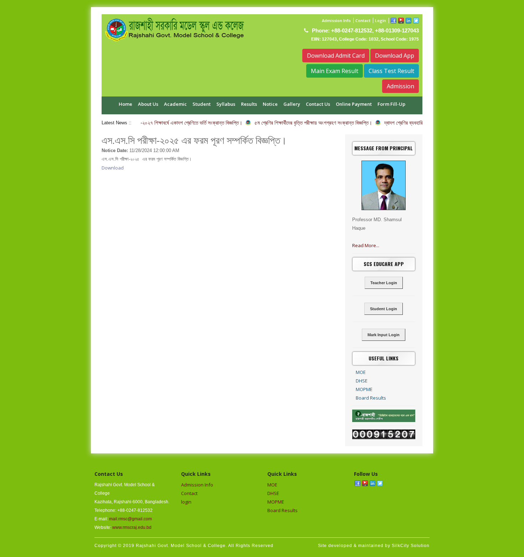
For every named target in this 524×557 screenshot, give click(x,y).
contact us (318, 104)
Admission (400, 86)
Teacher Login (383, 283)
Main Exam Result (334, 71)
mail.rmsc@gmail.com (130, 518)
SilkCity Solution (411, 545)
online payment (354, 104)
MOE (361, 372)
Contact (362, 20)
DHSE (362, 381)
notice (270, 104)
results (249, 104)
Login (380, 20)
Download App (394, 55)
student (201, 104)
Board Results (371, 398)
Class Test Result (391, 71)
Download (113, 168)
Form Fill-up (391, 104)
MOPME (364, 389)
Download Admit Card (336, 55)
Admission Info (336, 20)
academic (175, 104)
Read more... (365, 245)
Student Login (383, 309)
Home (125, 104)
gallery (291, 104)
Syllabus (225, 104)
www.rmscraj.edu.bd (131, 527)
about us (148, 104)
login (186, 502)
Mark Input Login (384, 335)
